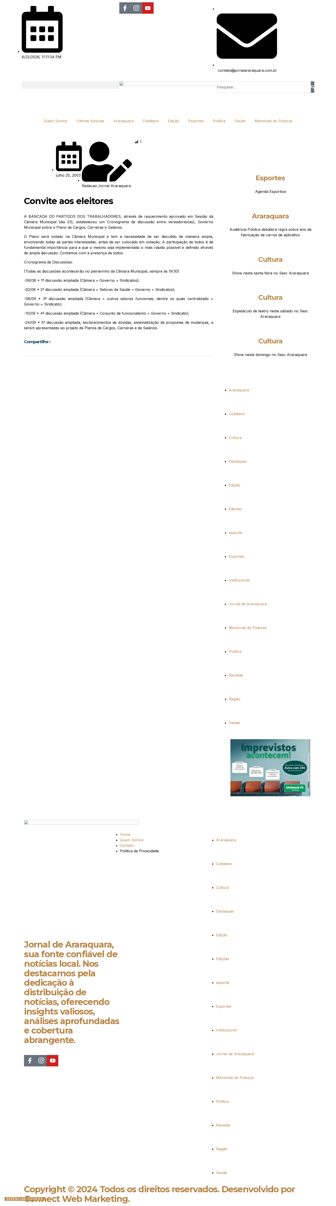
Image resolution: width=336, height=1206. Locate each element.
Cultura (270, 259)
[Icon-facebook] (125, 8)
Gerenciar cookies (24, 1199)
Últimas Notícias (90, 121)
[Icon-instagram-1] (136, 8)
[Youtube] (148, 8)
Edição (173, 121)
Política (219, 121)
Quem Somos (55, 121)
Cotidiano (151, 121)
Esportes (196, 121)
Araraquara (123, 121)
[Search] (312, 87)
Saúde (240, 121)
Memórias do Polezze (273, 121)
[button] (70, 85)
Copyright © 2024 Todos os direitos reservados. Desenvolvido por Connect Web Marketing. (159, 1194)
